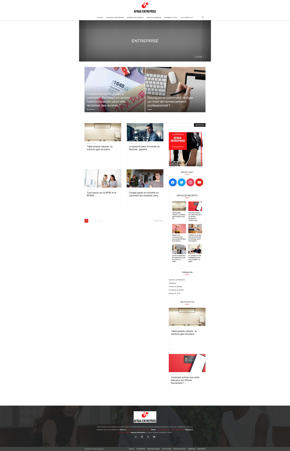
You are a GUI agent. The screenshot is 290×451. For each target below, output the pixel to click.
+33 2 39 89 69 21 (124, 432)
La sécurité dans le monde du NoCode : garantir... (144, 148)
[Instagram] (190, 182)
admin (149, 109)
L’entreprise (140, 449)
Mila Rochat (91, 109)
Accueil (100, 17)
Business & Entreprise (115, 17)
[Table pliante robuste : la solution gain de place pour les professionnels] (103, 132)
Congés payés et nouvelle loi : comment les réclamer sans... (144, 194)
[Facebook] (173, 182)
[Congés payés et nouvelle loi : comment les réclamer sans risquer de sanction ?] (145, 178)
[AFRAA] (145, 7)
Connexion (191, 449)
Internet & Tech (170, 17)
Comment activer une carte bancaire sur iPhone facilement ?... (185, 380)
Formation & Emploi (135, 17)
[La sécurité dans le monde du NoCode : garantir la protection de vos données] (145, 132)
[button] (202, 18)
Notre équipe (166, 449)
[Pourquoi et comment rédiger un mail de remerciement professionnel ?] (175, 93)
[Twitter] (182, 182)
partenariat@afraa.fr (177, 430)
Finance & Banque (154, 17)
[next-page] (100, 221)
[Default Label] (199, 182)
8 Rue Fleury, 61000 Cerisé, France (139, 430)
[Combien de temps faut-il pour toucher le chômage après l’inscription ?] (195, 228)
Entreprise (91, 143)
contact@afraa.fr (186, 17)
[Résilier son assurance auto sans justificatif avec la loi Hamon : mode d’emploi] (179, 228)
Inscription (201, 449)
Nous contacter (179, 449)
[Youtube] (154, 437)
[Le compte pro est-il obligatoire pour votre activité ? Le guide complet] (195, 249)
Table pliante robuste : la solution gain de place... (99, 148)
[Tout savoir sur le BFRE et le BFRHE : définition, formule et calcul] (103, 178)
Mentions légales (153, 449)
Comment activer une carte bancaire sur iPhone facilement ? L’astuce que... (194, 216)
